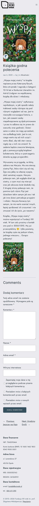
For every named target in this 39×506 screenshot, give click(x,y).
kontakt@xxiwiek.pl (15, 486)
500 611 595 (11, 491)
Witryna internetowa (12, 367)
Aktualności (25, 75)
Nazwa (7, 342)
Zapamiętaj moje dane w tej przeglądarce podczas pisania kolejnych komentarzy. (19, 383)
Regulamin (27, 501)
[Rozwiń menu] (36, 4)
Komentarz (8, 309)
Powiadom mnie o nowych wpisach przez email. (16, 402)
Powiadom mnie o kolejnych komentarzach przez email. (16, 393)
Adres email (9, 355)
